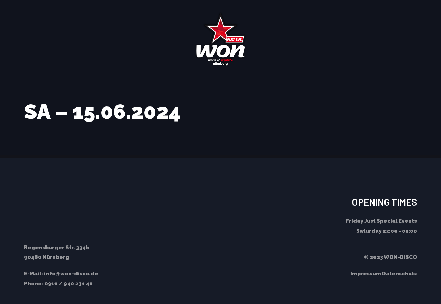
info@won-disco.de (71, 274)
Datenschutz (399, 274)
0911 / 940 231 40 (68, 284)
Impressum (365, 274)
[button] (424, 17)
